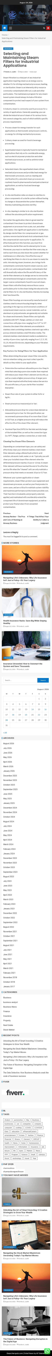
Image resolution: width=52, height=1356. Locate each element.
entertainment (10, 1135)
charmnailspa (8, 1168)
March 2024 (8, 844)
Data (6, 1131)
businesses (9, 1124)
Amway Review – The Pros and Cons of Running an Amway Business (14, 518)
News (38, 1151)
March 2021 (8, 968)
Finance (6, 1011)
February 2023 (9, 904)
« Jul (5, 732)
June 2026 (7, 753)
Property (7, 1020)
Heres (15, 1143)
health (7, 1143)
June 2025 (7, 794)
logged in (17, 536)
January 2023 (9, 908)
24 (6, 720)
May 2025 (7, 798)
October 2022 (9, 918)
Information (22, 1147)
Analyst (7, 1120)
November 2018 (10, 977)
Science (24, 1154)
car (18, 1124)
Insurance (8, 48)
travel (27, 1158)
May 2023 (7, 890)
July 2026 (7, 748)
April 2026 (7, 762)
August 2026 (8, 743)
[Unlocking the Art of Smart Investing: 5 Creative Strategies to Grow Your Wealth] (26, 1192)
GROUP (36, 1139)
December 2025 (10, 776)
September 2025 (10, 789)
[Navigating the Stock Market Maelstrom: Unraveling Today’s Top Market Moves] (26, 1235)
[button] (10, 28)
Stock (7, 1158)
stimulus (42, 1154)
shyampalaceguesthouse (13, 1171)
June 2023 (7, 886)
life (14, 1151)
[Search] (44, 28)
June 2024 (7, 831)
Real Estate (8, 1025)
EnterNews (28, 1353)
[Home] (4, 28)
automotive (18, 1120)
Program (14, 1154)
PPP (6, 1154)
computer (8, 1128)
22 (39, 715)
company (37, 1124)
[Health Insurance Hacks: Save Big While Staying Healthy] (26, 602)
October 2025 (9, 785)
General (27, 1139)
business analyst (10, 1002)
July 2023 (7, 881)
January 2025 (9, 803)
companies (27, 1124)
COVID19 (38, 1128)
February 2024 (9, 849)
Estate (21, 1135)
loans (21, 1151)
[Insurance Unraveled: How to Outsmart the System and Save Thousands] (26, 645)
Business (7, 997)
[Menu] (10, 28)
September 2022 (10, 922)
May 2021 (7, 959)
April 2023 (7, 895)
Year (34, 1158)
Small (33, 1154)
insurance (34, 1147)
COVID (28, 1128)
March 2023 (8, 899)
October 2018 (9, 982)
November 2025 (10, 780)
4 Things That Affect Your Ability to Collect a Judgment (38, 518)
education (15, 1131)
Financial (8, 1139)
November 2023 (10, 863)
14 (32, 709)
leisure (7, 1151)
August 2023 (8, 876)
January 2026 (9, 771)
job (43, 1147)
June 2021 (7, 954)
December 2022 (10, 913)
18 (13, 715)
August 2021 (8, 945)
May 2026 (7, 757)
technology (17, 1158)
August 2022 (8, 927)
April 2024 (7, 840)
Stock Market (9, 1030)
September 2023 (10, 872)
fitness (17, 1139)
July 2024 (7, 826)
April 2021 (7, 963)
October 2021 (9, 936)
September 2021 (10, 941)
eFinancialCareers (30, 1131)
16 (45, 709)
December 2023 (10, 858)
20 (26, 715)
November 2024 (10, 812)
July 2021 (7, 950)
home (23, 1143)
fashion (31, 1135)
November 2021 (10, 931)
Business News (10, 1007)
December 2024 (10, 808)
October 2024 (9, 817)
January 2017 (9, 986)
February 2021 (9, 973)
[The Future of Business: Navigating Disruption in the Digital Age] (26, 1321)
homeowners (34, 1143)
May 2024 (7, 835)
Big (27, 1120)
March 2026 (8, 766)
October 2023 (9, 867)
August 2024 (8, 821)
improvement (10, 1147)
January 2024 (9, 853)
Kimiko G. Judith (10, 72)
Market (29, 1151)
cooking (19, 1128)
